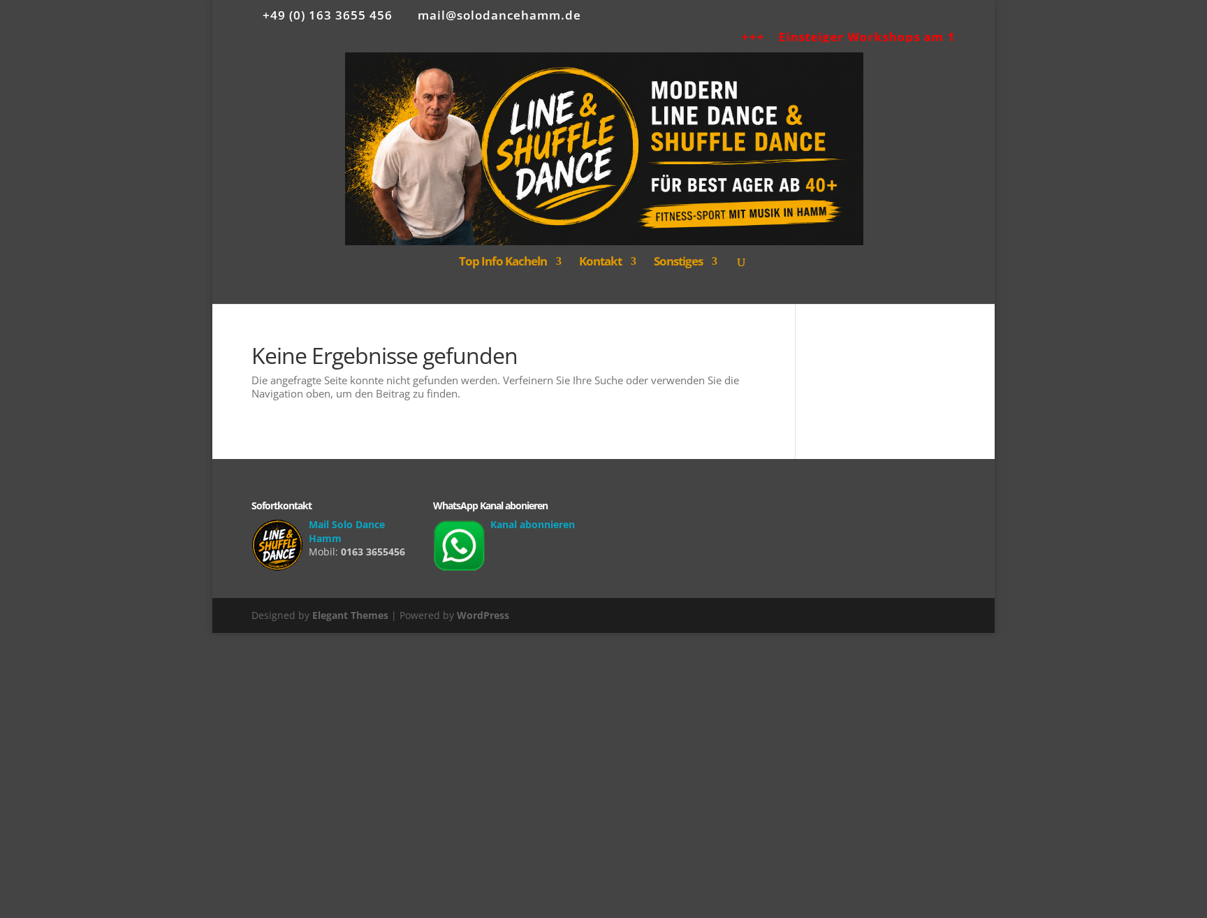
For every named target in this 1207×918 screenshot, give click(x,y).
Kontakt (600, 262)
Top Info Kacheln (503, 262)
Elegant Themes (350, 615)
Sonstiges (678, 262)
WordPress (483, 615)
